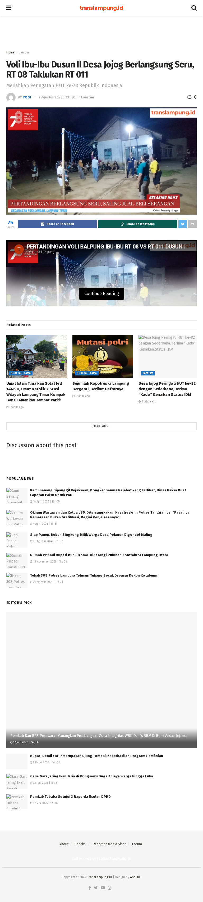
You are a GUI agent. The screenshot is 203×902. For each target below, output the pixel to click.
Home (10, 52)
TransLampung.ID (99, 877)
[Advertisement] (101, 32)
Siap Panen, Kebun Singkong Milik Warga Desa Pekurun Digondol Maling (91, 535)
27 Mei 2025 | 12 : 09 (45, 803)
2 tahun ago (148, 401)
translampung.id (101, 8)
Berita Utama (21, 373)
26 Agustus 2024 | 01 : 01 (48, 541)
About (63, 844)
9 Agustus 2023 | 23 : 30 (57, 97)
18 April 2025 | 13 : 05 (46, 501)
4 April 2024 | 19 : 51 (45, 523)
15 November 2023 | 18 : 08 (50, 561)
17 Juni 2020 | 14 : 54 (25, 742)
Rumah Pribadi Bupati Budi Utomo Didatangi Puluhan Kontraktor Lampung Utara (99, 555)
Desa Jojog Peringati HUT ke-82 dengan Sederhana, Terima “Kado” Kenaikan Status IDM (167, 389)
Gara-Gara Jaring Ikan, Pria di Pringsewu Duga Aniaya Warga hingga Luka (91, 776)
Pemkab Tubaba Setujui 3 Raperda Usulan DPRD (70, 797)
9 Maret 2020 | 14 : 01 (46, 762)
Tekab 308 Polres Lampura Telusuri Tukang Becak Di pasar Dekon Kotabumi (93, 575)
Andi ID (135, 877)
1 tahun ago (16, 407)
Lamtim (24, 52)
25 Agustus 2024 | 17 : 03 (48, 582)
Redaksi (80, 844)
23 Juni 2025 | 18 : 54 (45, 783)
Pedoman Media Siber (109, 844)
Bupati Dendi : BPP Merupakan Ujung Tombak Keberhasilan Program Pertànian (96, 756)
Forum (137, 844)
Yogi (27, 97)
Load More (101, 426)
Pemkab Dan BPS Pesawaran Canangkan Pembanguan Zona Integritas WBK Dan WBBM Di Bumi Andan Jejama (98, 735)
